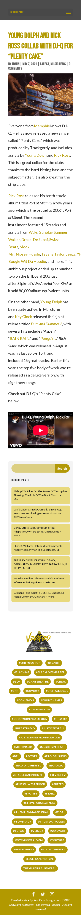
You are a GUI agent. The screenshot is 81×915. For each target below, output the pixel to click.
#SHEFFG (58, 784)
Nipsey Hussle (28, 254)
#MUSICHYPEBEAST (52, 746)
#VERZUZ (37, 830)
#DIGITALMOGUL (57, 690)
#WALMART (58, 830)
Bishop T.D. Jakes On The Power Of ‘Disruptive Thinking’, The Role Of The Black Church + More (40, 495)
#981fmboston (29, 662)
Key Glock (23, 316)
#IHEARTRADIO (25, 728)
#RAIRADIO (56, 765)
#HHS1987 (60, 718)
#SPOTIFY (30, 793)
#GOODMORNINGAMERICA (29, 718)
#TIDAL (60, 812)
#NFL (16, 756)
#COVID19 (32, 690)
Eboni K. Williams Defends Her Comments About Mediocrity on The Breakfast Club (38, 547)
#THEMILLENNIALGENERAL (31, 812)
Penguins (48, 338)
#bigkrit (54, 662)
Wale (33, 232)
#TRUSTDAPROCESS (51, 821)
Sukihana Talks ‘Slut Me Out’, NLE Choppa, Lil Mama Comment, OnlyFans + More (39, 594)
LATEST (44, 64)
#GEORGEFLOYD (39, 709)
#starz (49, 793)
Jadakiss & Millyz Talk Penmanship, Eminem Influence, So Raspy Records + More (39, 580)
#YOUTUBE (57, 840)
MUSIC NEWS (58, 64)
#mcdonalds (23, 746)
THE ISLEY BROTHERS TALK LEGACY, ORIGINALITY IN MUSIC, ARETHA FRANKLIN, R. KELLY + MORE (41, 564)
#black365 (21, 672)
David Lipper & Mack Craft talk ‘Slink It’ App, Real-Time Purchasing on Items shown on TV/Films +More (38, 513)
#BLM (16, 681)
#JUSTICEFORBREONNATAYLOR (39, 737)
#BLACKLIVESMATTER (50, 672)
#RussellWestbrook (30, 784)
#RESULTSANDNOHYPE (28, 775)
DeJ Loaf (40, 239)
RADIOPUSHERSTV (53, 849)
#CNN (14, 690)
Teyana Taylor (53, 254)
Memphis (42, 125)
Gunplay (45, 232)
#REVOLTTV (58, 775)
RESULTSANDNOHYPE (39, 858)
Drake (26, 239)
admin (15, 64)
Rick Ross (62, 155)
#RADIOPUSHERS (55, 756)
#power (31, 756)
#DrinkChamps (51, 700)
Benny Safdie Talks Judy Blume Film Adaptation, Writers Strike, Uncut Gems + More (37, 531)
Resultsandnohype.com (47, 900)
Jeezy (70, 254)
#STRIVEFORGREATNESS (39, 802)
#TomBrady (22, 821)
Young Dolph (36, 155)
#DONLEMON (25, 700)
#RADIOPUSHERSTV (28, 765)
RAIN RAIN (19, 338)
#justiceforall (53, 728)
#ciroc (61, 681)
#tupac (18, 830)
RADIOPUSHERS (23, 849)
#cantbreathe (38, 681)
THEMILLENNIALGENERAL (39, 868)
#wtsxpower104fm (29, 840)
